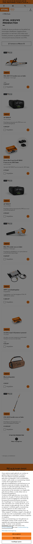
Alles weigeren (16, 538)
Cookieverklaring (23, 527)
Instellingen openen (16, 542)
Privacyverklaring (7, 527)
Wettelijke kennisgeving (9, 531)
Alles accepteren (16, 534)
